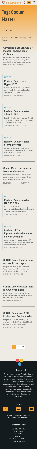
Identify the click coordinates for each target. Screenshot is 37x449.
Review (7, 77)
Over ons (18, 434)
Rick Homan (8, 125)
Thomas (6, 95)
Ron (5, 247)
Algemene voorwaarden (18, 439)
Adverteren (18, 431)
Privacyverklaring (18, 441)
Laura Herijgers (9, 65)
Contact (18, 436)
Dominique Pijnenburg (7, 183)
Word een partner (18, 429)
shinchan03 (8, 155)
